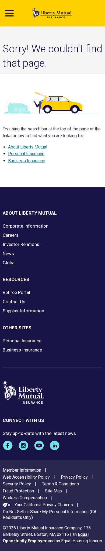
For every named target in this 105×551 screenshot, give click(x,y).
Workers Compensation (25, 497)
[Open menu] (9, 13)
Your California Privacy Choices (44, 504)
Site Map (53, 490)
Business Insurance (26, 160)
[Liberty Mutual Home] (52, 13)
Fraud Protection (18, 490)
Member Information (22, 470)
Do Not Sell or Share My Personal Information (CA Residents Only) (49, 514)
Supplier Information (23, 310)
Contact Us (14, 301)
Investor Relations (21, 244)
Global (9, 262)
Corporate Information (25, 226)
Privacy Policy (74, 477)
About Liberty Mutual (27, 147)
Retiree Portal (16, 292)
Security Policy (17, 483)
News (8, 253)
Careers (11, 235)
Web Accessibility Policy (26, 477)
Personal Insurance (26, 153)
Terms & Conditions (60, 483)
